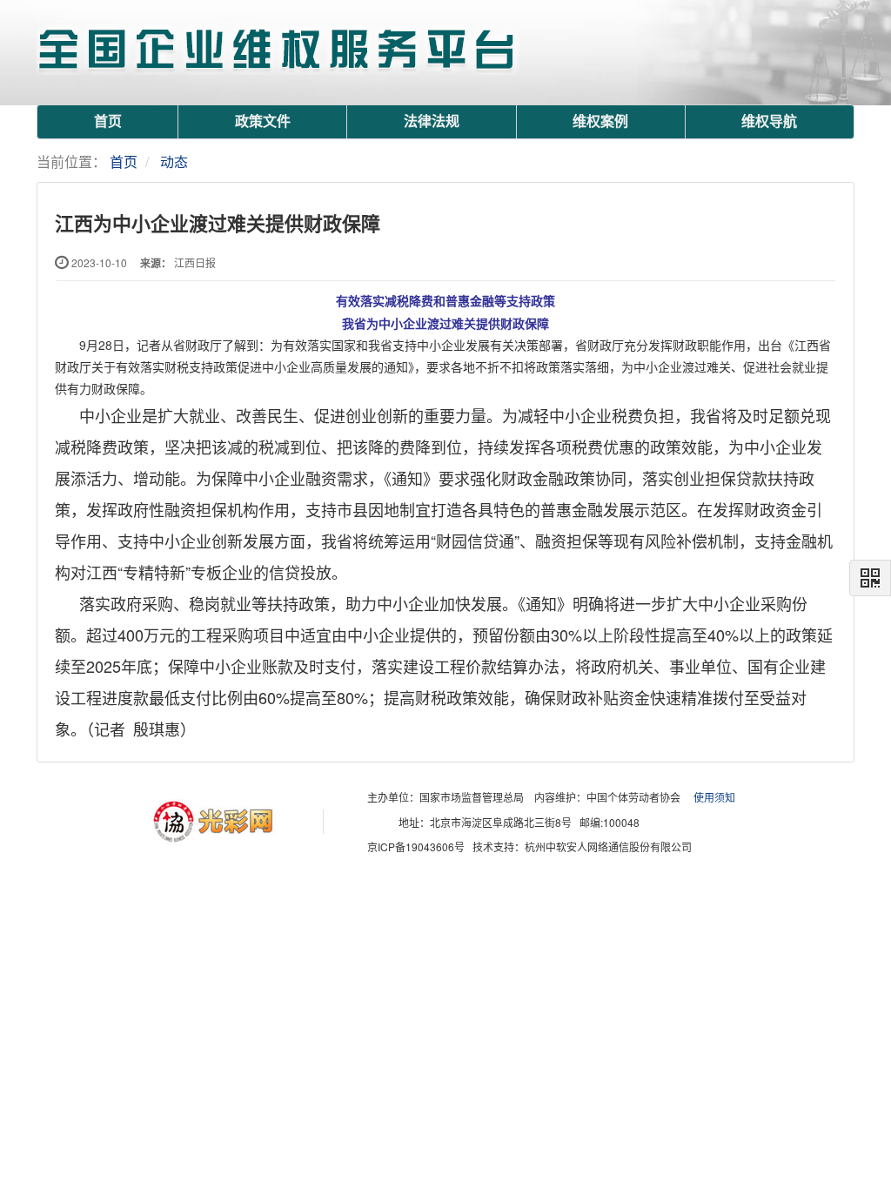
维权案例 (600, 121)
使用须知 (714, 798)
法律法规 (431, 121)
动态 (174, 161)
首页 (108, 121)
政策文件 (263, 121)
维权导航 (769, 121)
